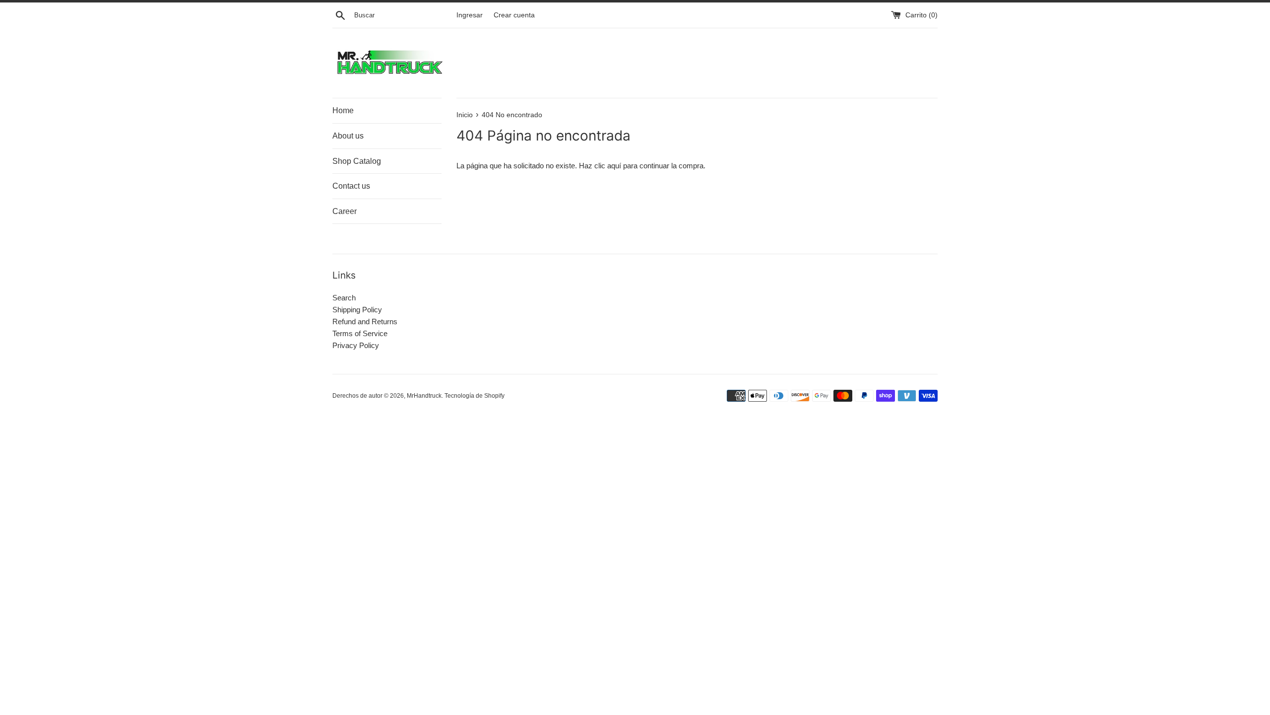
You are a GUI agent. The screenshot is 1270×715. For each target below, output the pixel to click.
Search (344, 297)
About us (348, 136)
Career (344, 211)
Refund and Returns (364, 321)
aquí (614, 165)
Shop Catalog (356, 161)
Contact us (351, 186)
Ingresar (469, 15)
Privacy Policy (355, 345)
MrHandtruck (424, 395)
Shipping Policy (357, 309)
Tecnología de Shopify (474, 395)
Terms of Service (359, 333)
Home (343, 110)
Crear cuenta (514, 15)
